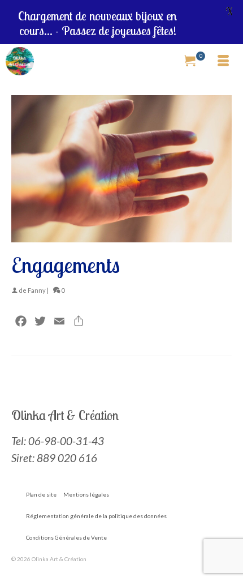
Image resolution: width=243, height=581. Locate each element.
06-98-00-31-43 (66, 440)
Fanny (37, 290)
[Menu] (223, 61)
